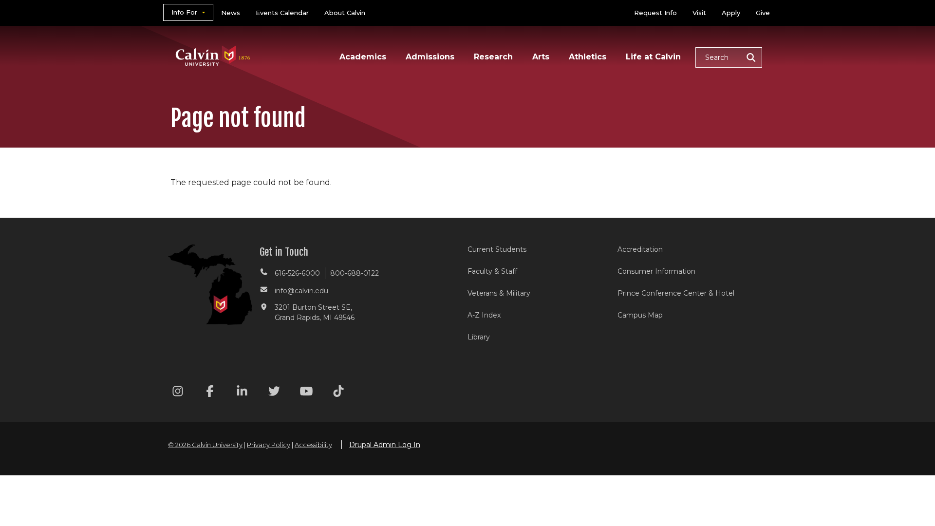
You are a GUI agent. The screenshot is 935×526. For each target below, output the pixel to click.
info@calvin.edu (301, 290)
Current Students (497, 249)
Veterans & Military (499, 293)
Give (763, 13)
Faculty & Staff (492, 271)
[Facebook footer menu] (210, 392)
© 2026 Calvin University (205, 445)
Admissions (430, 56)
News (230, 13)
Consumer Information (656, 271)
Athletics (587, 56)
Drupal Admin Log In (384, 444)
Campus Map (640, 315)
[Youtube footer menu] (306, 392)
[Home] (213, 43)
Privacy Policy (268, 445)
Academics (362, 56)
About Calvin (344, 13)
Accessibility (313, 445)
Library (479, 337)
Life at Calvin (653, 56)
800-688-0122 (354, 273)
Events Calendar (282, 13)
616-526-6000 (297, 273)
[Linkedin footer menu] (242, 392)
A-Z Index (484, 315)
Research (493, 56)
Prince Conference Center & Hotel (675, 293)
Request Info (655, 13)
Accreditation (640, 249)
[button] (728, 57)
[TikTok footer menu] (338, 392)
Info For (184, 12)
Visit (699, 13)
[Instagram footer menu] (177, 392)
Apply (731, 13)
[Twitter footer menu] (274, 392)
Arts (540, 56)
